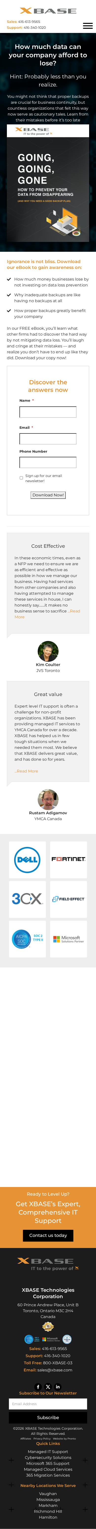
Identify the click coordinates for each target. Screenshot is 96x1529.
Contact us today (48, 1235)
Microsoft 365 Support (48, 1463)
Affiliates (25, 1438)
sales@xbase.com (54, 1370)
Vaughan (48, 1493)
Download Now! (48, 495)
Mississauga (48, 1499)
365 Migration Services (48, 1475)
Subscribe (48, 1417)
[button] (27, 859)
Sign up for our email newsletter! (43, 478)
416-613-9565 (54, 1348)
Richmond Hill (48, 1511)
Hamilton (48, 1517)
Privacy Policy (41, 1438)
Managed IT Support (48, 1451)
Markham (48, 1505)
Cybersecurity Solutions (48, 1457)
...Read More (26, 771)
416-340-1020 (57, 1355)
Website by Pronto (64, 1438)
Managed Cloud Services (48, 1469)
